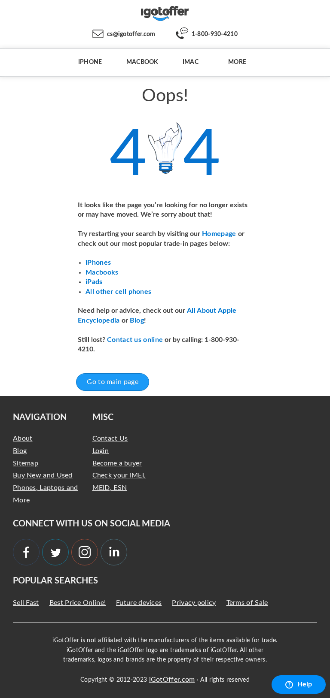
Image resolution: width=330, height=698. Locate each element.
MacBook (142, 62)
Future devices (139, 602)
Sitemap (25, 463)
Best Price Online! (77, 602)
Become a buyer (117, 463)
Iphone (90, 62)
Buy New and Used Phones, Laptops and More (45, 488)
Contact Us (110, 438)
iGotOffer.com (172, 679)
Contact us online (135, 339)
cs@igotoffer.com (131, 34)
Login (100, 450)
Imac (191, 62)
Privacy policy (194, 602)
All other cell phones (118, 291)
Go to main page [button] (112, 381)
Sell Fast (26, 602)
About (23, 438)
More (237, 62)
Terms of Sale (247, 602)
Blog (137, 320)
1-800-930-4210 (215, 34)
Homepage (220, 233)
